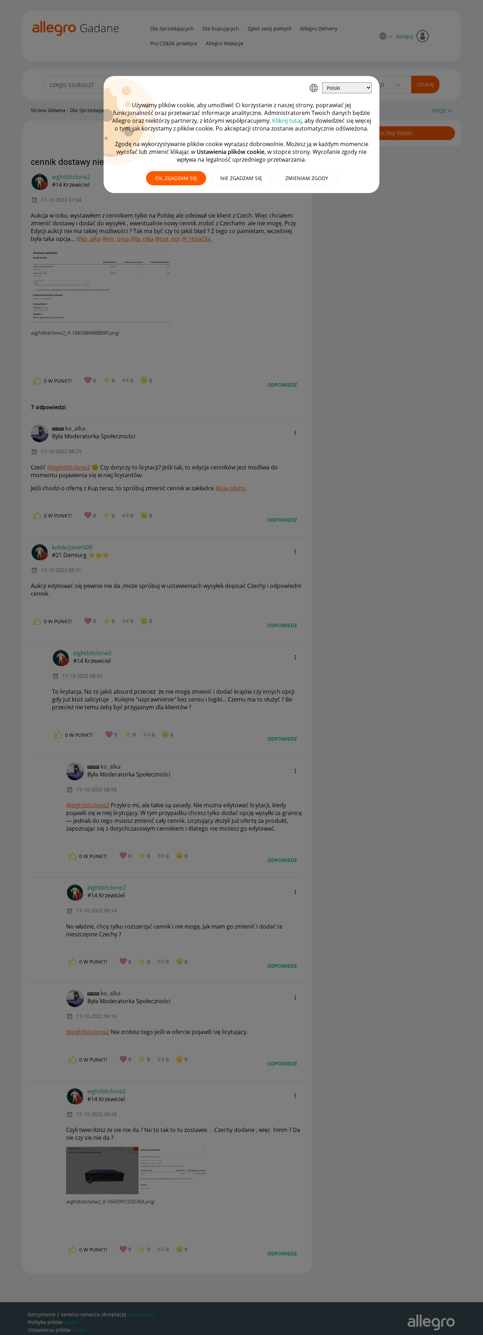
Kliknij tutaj (287, 121)
